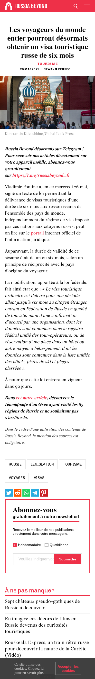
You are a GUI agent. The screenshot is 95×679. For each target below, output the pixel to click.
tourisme (72, 464)
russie (15, 464)
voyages (17, 478)
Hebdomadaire (29, 545)
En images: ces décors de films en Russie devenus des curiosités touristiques (40, 625)
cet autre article (31, 398)
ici (42, 668)
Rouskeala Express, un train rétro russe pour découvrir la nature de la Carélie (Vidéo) (47, 649)
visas (39, 478)
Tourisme (47, 64)
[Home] (8, 6)
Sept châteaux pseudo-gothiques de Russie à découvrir (42, 605)
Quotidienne (59, 545)
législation (42, 464)
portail (37, 233)
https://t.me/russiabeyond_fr (41, 175)
